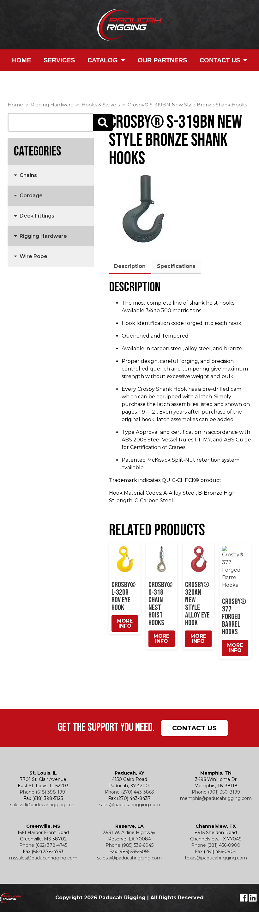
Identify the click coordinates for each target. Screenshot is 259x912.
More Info (125, 623)
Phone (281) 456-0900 (215, 845)
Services (59, 60)
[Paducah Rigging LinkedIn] (253, 899)
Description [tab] (130, 266)
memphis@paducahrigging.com (216, 798)
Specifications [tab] (176, 266)
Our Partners (162, 60)
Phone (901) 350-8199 (216, 792)
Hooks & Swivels (100, 105)
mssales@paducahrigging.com (43, 858)
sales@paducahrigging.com (129, 805)
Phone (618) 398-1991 (43, 792)
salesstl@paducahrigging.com (43, 805)
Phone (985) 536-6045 (129, 845)
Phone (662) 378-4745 (43, 845)
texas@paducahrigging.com (216, 858)
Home (21, 60)
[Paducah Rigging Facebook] (244, 899)
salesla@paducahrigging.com (129, 858)
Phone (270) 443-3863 (129, 792)
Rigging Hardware (52, 105)
